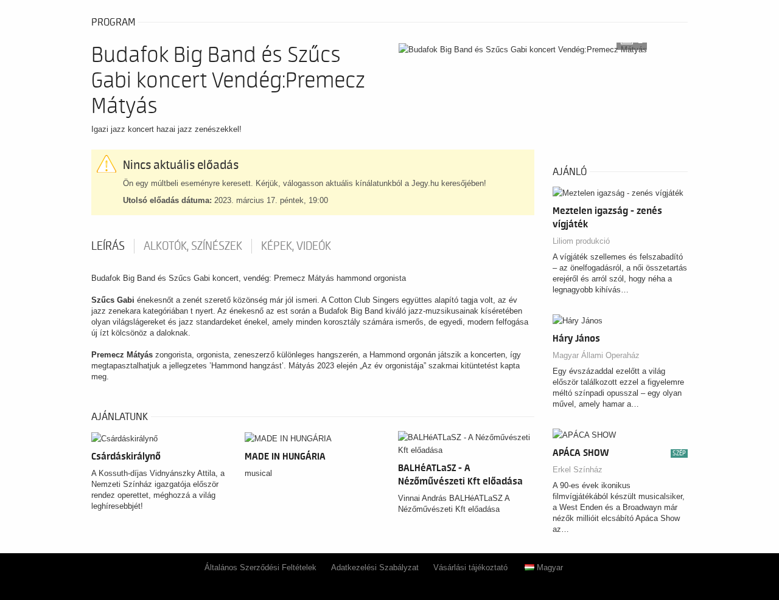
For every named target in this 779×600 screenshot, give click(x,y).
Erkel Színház (578, 469)
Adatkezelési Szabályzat (375, 567)
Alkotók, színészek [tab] (193, 246)
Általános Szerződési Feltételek (260, 567)
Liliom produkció (581, 241)
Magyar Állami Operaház (596, 355)
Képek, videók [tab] (296, 246)
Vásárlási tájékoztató (470, 567)
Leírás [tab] (108, 246)
